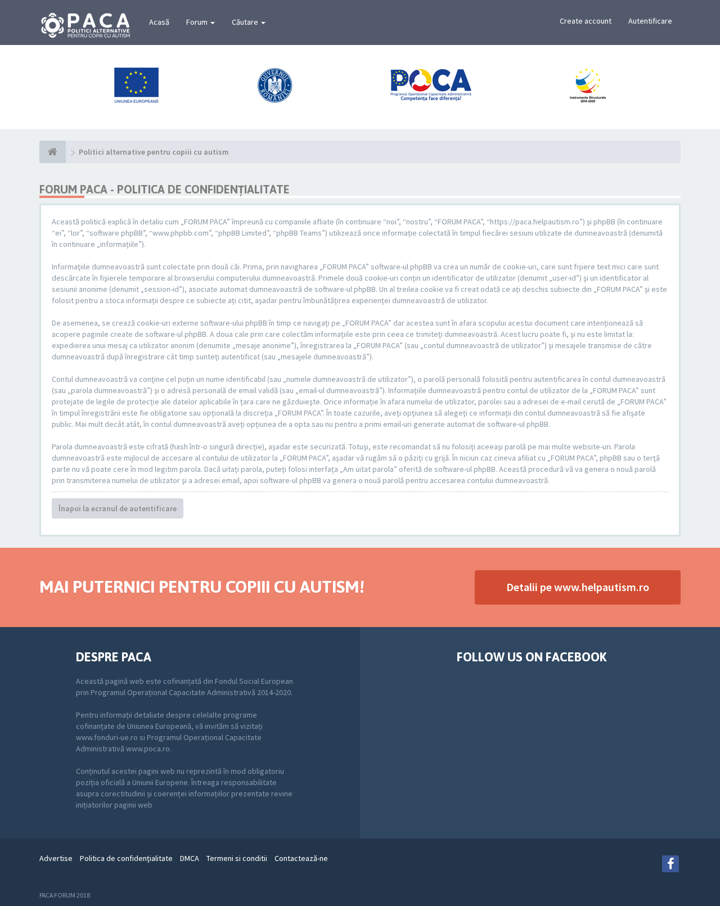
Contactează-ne (301, 858)
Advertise (56, 858)
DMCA (189, 858)
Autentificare (650, 21)
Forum (197, 22)
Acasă (159, 22)
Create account (585, 21)
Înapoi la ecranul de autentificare (117, 508)
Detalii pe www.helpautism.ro (577, 587)
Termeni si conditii (236, 858)
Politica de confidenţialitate (126, 858)
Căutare (246, 22)
